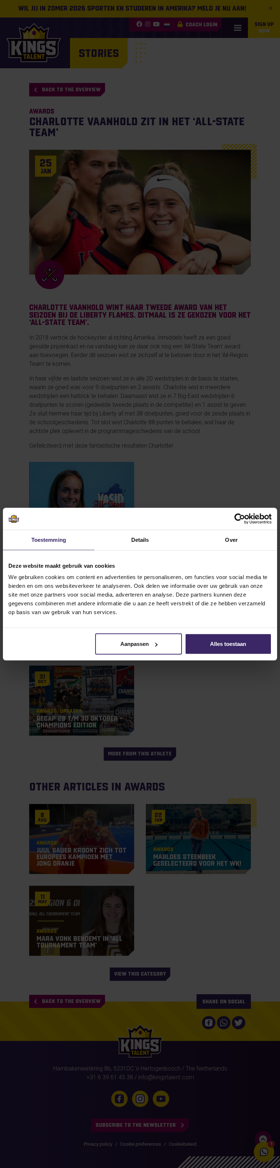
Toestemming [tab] (48, 539)
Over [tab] (231, 539)
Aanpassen (134, 644)
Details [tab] (140, 539)
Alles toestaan (228, 644)
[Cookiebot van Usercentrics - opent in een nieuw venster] (240, 518)
